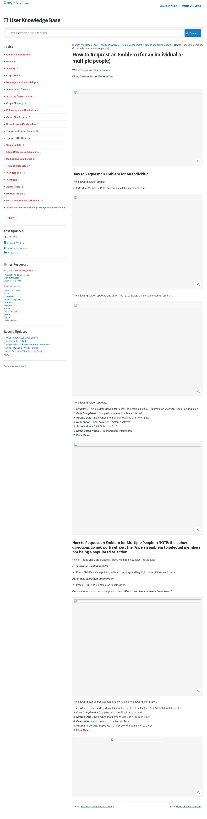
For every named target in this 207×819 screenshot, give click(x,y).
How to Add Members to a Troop (97, 806)
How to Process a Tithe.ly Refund (21, 347)
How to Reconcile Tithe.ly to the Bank (23, 351)
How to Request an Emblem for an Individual (111, 174)
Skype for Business (12, 280)
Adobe (7, 308)
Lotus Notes (9, 296)
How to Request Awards (188, 806)
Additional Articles (110, 44)
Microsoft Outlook (11, 277)
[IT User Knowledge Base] (17, 3)
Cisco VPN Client (11, 311)
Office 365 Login (191, 6)
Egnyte (7, 317)
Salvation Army (168, 6)
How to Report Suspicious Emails (21, 337)
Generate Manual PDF (17, 248)
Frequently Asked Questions (16, 274)
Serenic (7, 314)
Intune (6, 293)
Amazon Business (12, 290)
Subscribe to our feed (15, 366)
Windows (8, 305)
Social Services (10, 320)
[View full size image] (137, 127)
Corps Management (132, 44)
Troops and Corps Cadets (158, 44)
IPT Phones (9, 302)
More (6, 354)
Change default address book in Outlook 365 (27, 344)
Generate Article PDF (16, 242)
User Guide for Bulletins (16, 341)
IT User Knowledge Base (85, 44)
